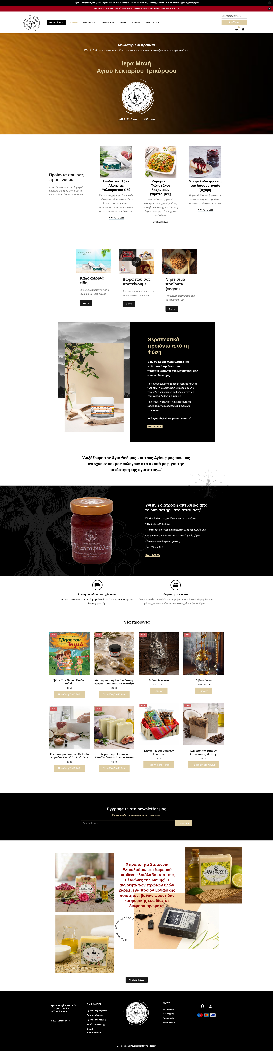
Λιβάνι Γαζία (204, 680)
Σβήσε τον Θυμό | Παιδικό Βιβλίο (69, 681)
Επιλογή (159, 691)
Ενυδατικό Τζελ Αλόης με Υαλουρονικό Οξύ (116, 185)
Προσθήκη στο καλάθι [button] (69, 694)
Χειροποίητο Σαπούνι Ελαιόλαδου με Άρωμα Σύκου (114, 755)
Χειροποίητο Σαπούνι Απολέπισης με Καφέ (204, 752)
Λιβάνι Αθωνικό (159, 680)
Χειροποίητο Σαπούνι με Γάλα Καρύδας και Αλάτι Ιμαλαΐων (69, 755)
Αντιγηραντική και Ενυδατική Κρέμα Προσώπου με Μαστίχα (114, 681)
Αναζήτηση (234, 22)
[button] (127, 119)
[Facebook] (202, 1006)
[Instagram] (210, 1006)
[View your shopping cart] (236, 29)
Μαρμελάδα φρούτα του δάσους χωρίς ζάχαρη (205, 185)
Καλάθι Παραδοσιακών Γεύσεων (159, 752)
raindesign (151, 1046)
